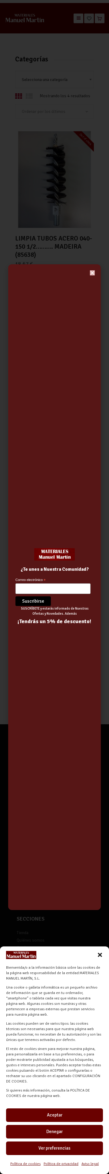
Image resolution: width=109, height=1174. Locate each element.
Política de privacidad (61, 1164)
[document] (54, 587)
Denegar (54, 1131)
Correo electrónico (30, 580)
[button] (100, 955)
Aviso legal (90, 1164)
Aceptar (54, 1115)
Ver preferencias (54, 1148)
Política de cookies (25, 1164)
